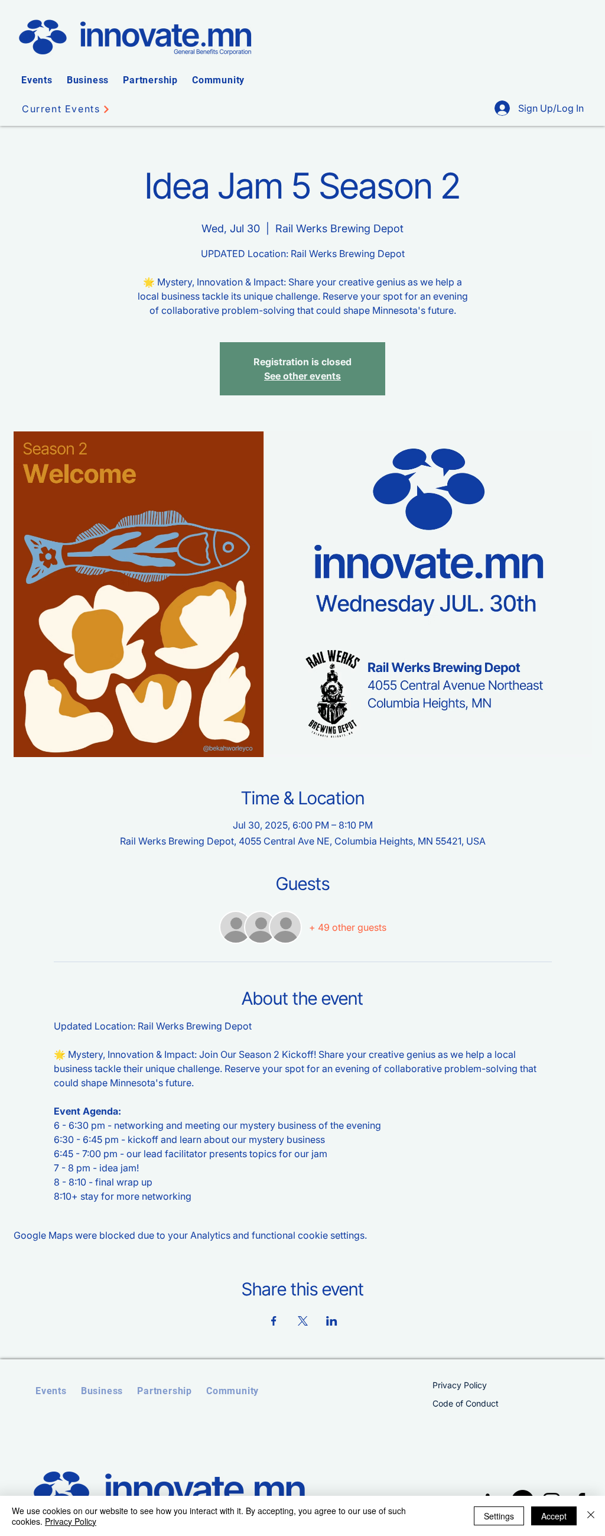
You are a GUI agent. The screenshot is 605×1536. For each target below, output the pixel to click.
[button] (36, 80)
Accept (554, 1516)
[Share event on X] (302, 1321)
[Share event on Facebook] (273, 1321)
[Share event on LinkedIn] (331, 1321)
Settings (499, 1516)
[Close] (591, 1516)
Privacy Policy (70, 1521)
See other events (302, 376)
